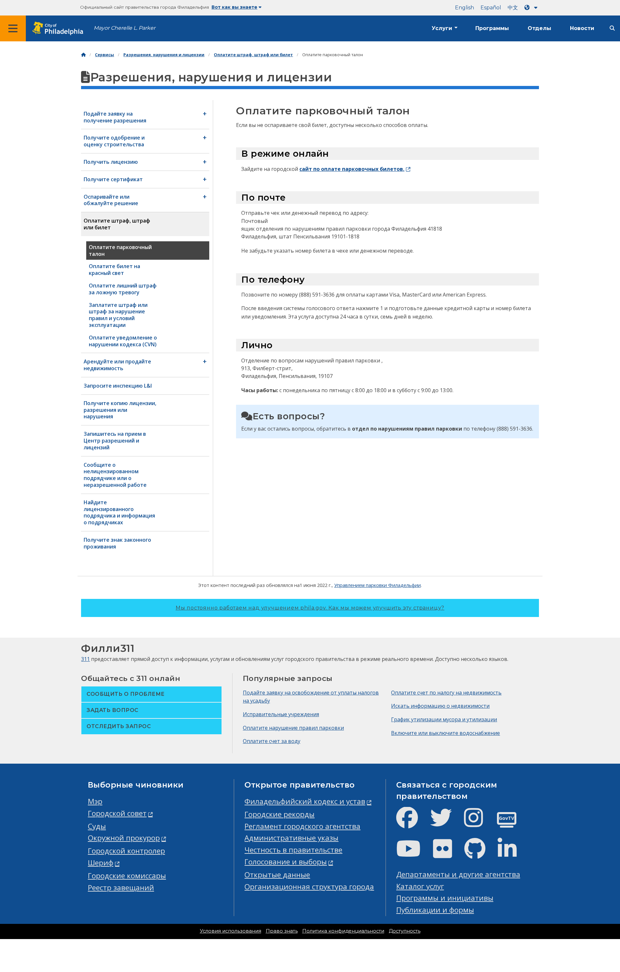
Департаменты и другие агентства (458, 874)
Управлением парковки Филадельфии (377, 585)
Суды (97, 826)
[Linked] (512, 854)
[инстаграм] (478, 823)
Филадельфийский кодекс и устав (304, 801)
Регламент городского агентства (302, 826)
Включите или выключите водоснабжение (445, 733)
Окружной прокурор (124, 838)
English (464, 8)
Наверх (598, 919)
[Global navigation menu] (13, 28)
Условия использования (230, 931)
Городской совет (117, 813)
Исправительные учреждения (281, 714)
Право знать (282, 931)
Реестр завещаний (121, 888)
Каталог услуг (420, 886)
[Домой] (83, 54)
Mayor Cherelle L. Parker (124, 28)
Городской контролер (126, 851)
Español (490, 8)
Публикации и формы (435, 910)
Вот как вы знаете (234, 7)
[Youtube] (413, 854)
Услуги (442, 28)
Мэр (95, 801)
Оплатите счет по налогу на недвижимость (446, 692)
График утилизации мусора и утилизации (444, 719)
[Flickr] (447, 854)
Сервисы (104, 54)
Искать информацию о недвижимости (440, 705)
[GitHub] (480, 854)
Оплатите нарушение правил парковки (293, 727)
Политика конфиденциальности (343, 931)
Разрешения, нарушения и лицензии (163, 54)
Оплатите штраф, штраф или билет (253, 54)
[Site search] (612, 28)
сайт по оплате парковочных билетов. (351, 168)
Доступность (404, 931)
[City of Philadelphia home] (59, 29)
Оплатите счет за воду (271, 741)
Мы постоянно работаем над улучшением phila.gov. (310, 608)
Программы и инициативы (444, 898)
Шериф (100, 863)
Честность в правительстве (293, 850)
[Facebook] (412, 823)
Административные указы (291, 838)
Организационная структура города (309, 887)
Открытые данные (277, 875)
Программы (492, 28)
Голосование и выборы (285, 862)
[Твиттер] (446, 823)
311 (85, 659)
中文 (513, 8)
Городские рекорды (279, 814)
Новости (582, 28)
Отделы (539, 28)
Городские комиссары (127, 876)
